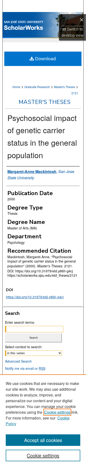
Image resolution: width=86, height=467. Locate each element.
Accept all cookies (43, 440)
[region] (43, 420)
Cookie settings (57, 412)
